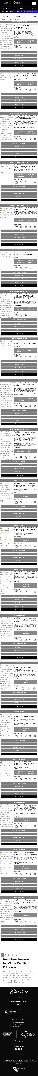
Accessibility (17, 1060)
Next (17, 955)
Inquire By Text (19, 55)
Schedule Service (18, 1022)
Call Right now (19, 62)
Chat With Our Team (19, 59)
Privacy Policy (28, 1060)
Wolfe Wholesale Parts (18, 1020)
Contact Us (8, 1060)
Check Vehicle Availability (19, 52)
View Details (19, 65)
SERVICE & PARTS (18, 1017)
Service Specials (18, 1026)
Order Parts (18, 1024)
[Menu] (34, 4)
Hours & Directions (18, 1001)
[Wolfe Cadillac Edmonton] (12, 3)
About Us (18, 998)
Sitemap (18, 1004)
